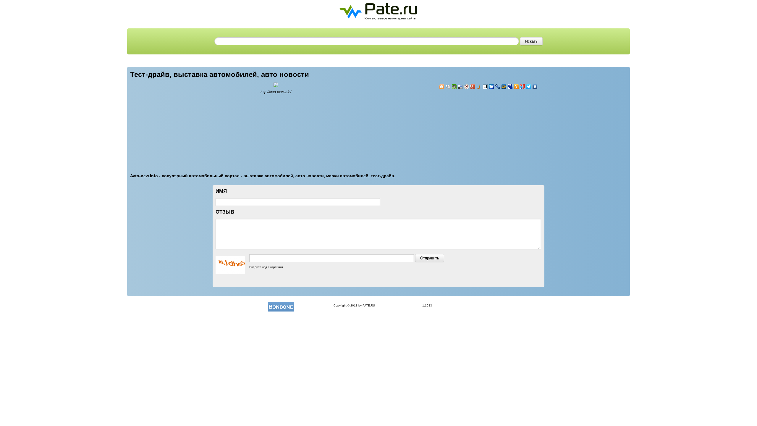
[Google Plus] (473, 87)
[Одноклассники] (516, 87)
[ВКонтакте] (535, 87)
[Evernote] (454, 87)
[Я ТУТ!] (523, 87)
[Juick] (479, 87)
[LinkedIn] (492, 87)
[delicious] (460, 87)
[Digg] (448, 87)
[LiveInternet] (485, 87)
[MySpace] (510, 87)
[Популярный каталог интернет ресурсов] (281, 305)
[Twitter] (529, 87)
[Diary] (467, 87)
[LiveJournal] (498, 87)
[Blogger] (442, 87)
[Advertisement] (475, 128)
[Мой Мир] (504, 87)
